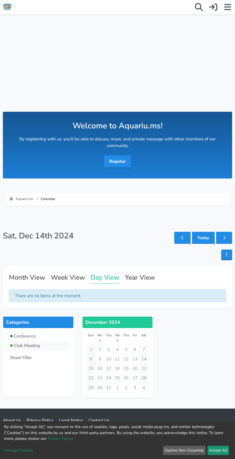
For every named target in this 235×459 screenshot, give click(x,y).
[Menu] (227, 7)
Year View (140, 277)
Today (203, 238)
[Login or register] (213, 7)
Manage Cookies (18, 450)
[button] (226, 255)
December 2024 (102, 322)
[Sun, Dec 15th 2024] (224, 238)
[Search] (199, 7)
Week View (68, 277)
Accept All (218, 450)
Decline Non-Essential (184, 450)
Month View (27, 277)
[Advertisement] (117, 69)
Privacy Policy (60, 438)
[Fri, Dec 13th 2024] (182, 238)
